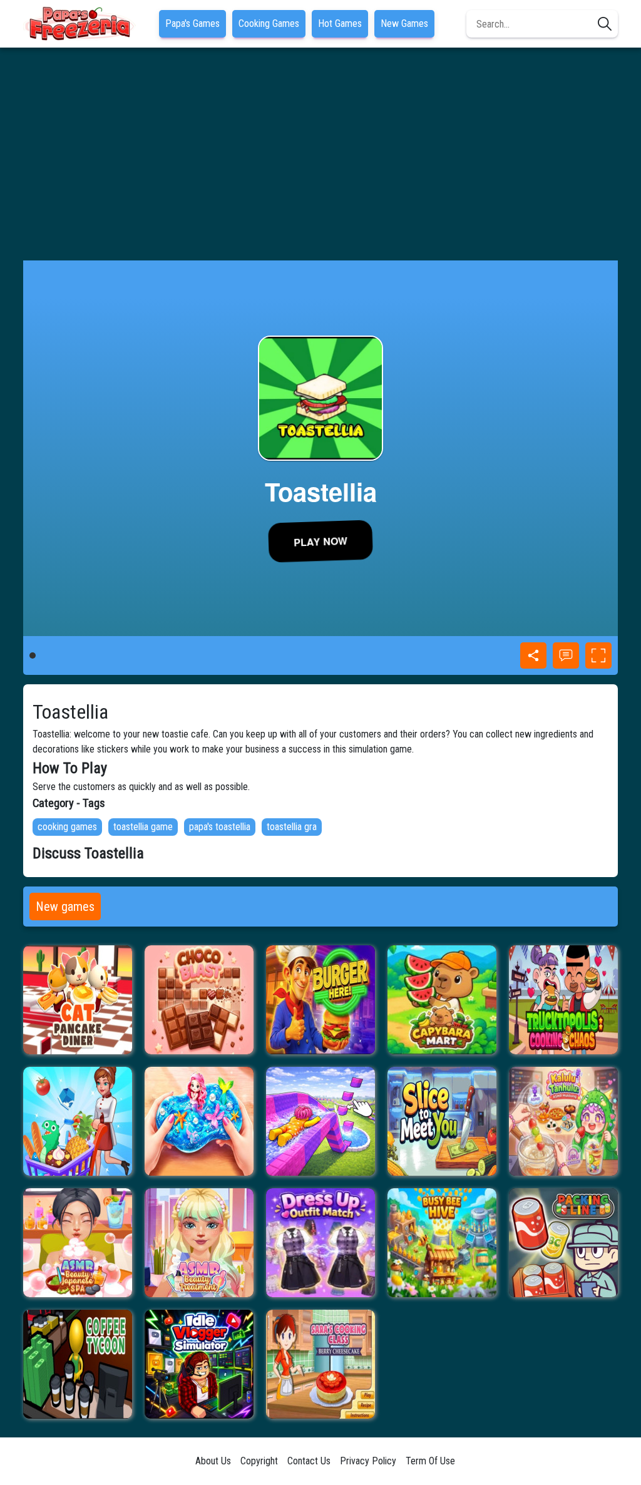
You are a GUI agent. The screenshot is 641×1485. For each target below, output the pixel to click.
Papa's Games (192, 23)
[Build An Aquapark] (320, 1121)
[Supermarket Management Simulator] (77, 1121)
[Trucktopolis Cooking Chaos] (563, 999)
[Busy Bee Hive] (441, 1242)
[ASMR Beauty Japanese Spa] (77, 1242)
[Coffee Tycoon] (77, 1364)
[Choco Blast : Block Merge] (199, 999)
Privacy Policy (368, 1461)
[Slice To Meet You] (441, 1121)
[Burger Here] (320, 999)
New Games (404, 23)
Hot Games (340, 23)
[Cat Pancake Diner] (77, 999)
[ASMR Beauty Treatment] (199, 1242)
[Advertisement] (320, 154)
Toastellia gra (292, 827)
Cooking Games (268, 23)
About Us (213, 1461)
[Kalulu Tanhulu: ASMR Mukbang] (563, 1121)
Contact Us (309, 1461)
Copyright (259, 1461)
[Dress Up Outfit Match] (320, 1242)
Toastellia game (143, 827)
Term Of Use (430, 1461)
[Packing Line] (563, 1242)
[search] (605, 24)
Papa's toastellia (219, 827)
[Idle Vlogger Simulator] (199, 1364)
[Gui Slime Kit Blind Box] (199, 1121)
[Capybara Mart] (441, 999)
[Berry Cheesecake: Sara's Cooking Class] (320, 1364)
